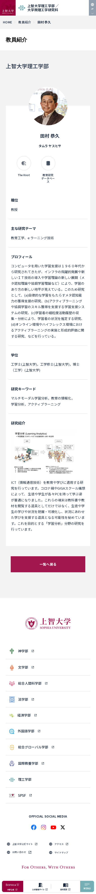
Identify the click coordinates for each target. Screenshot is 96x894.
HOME (7, 22)
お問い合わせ (19, 852)
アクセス (59, 844)
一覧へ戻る (48, 564)
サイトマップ (61, 852)
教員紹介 (24, 22)
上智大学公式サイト (22, 844)
